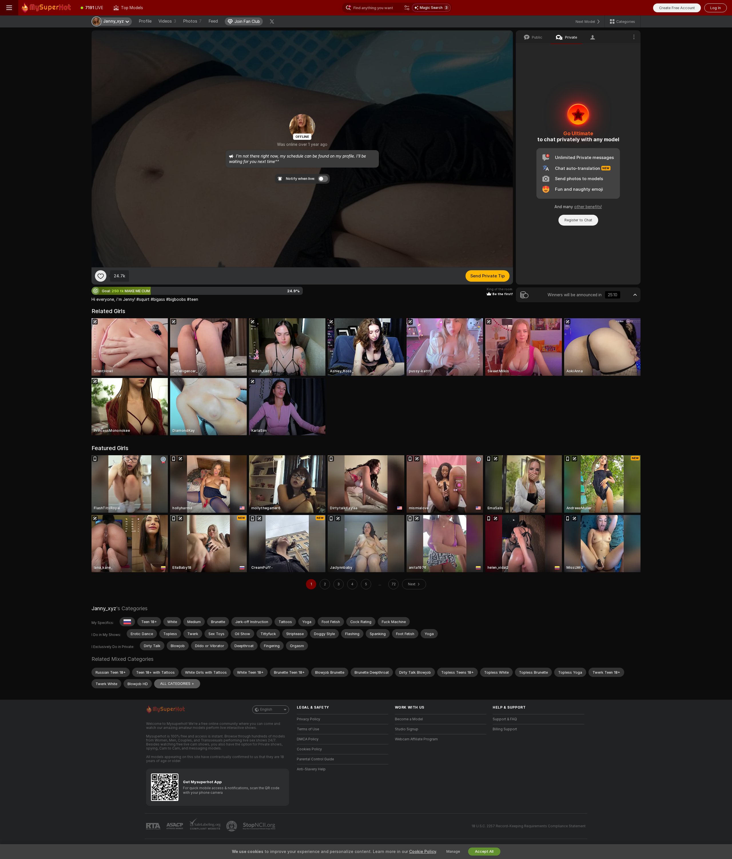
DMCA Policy (308, 739)
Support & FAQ (505, 719)
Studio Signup (406, 729)
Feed (213, 21)
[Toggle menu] (9, 7)
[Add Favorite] (100, 276)
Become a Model (409, 719)
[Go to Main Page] (46, 7)
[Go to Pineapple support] (232, 826)
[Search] (407, 8)
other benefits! (588, 206)
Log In (715, 8)
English (266, 709)
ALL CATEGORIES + (177, 683)
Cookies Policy (309, 749)
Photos (192, 21)
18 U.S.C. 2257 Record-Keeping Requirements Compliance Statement (529, 826)
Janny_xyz (104, 608)
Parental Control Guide (315, 759)
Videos (167, 21)
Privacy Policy (308, 719)
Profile (145, 21)
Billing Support (505, 729)
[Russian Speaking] (127, 621)
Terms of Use (308, 729)
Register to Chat (578, 220)
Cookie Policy (422, 851)
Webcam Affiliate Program (416, 739)
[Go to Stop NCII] (260, 826)
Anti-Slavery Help (311, 769)
